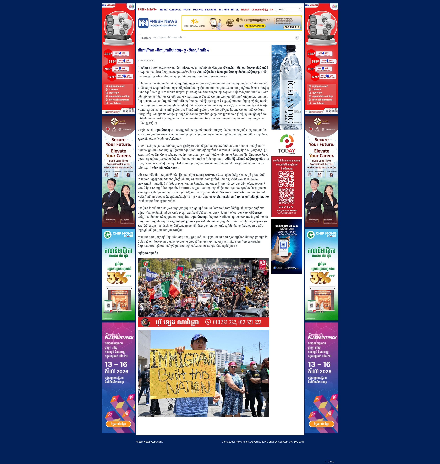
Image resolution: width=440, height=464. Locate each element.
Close (331, 461)
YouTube (224, 9)
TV (271, 9)
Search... (282, 9)
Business (198, 9)
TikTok (235, 9)
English (245, 9)
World (187, 9)
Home (163, 9)
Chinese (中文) (259, 9)
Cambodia (175, 9)
